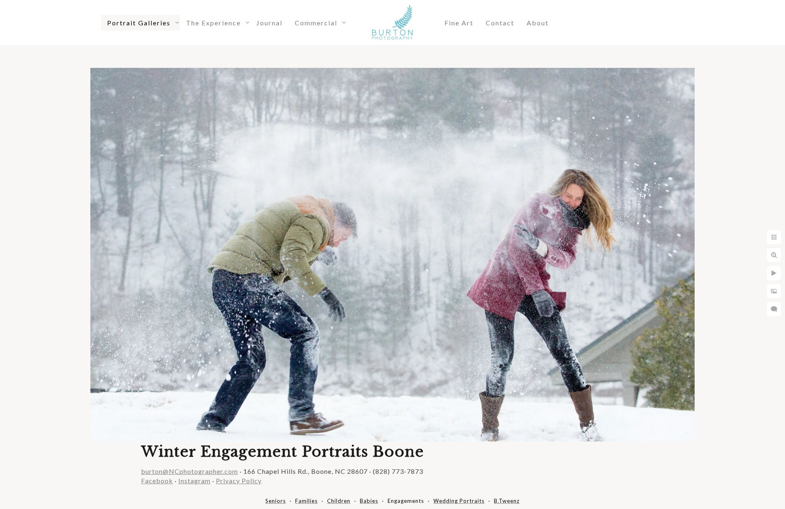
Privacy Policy (239, 480)
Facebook (157, 480)
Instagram (194, 480)
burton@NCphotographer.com (189, 471)
